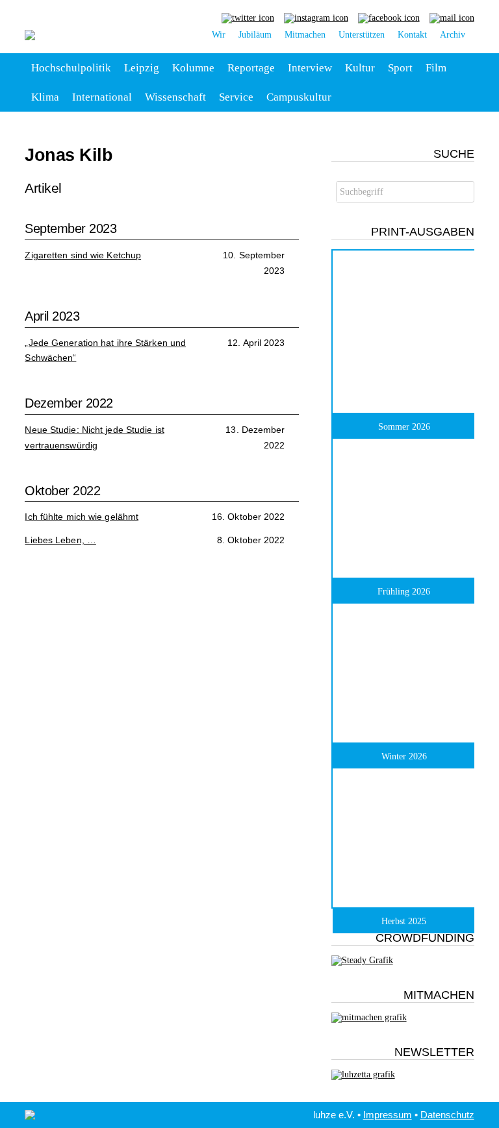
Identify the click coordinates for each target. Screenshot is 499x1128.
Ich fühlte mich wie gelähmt (81, 516)
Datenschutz (447, 1114)
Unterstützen (362, 35)
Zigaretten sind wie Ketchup (83, 255)
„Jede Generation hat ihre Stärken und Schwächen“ (105, 350)
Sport (400, 68)
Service (236, 97)
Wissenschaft (175, 97)
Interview (310, 68)
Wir (218, 35)
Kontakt (412, 35)
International (102, 97)
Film (436, 68)
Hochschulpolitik (71, 68)
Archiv (452, 35)
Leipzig (141, 68)
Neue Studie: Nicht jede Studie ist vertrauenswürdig (94, 437)
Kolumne (193, 68)
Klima (45, 97)
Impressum (387, 1114)
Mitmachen (305, 35)
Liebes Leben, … (60, 540)
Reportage (251, 68)
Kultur (360, 68)
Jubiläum (255, 35)
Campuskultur (298, 97)
